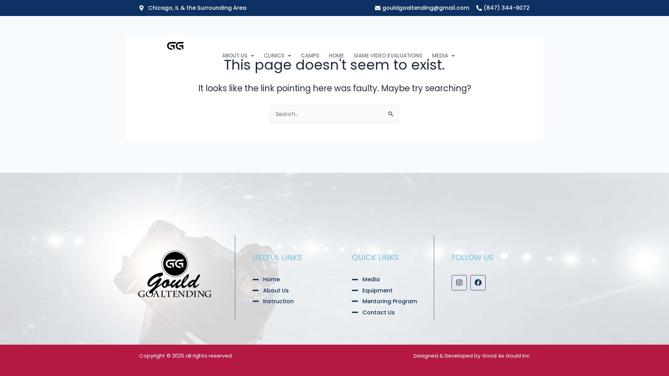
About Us (234, 55)
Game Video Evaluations (388, 55)
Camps (310, 55)
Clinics (274, 55)
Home (336, 55)
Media (440, 55)
